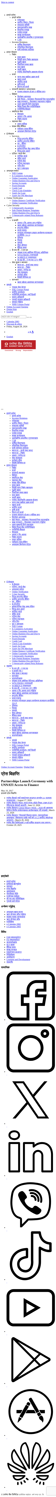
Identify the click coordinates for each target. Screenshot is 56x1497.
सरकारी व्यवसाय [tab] (18, 472)
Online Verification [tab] (20, 591)
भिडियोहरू (11, 954)
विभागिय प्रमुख (23, 30)
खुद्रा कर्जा (21, 79)
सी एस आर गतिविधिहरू (15, 898)
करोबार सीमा (22, 275)
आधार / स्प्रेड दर (24, 270)
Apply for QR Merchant (22, 195)
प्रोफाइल (21, 20)
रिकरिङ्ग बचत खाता (25, 64)
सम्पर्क (19, 242)
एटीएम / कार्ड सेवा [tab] (19, 587)
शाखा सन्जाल (12, 949)
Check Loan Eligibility (22, 190)
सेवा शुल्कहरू (22, 272)
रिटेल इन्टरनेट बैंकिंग (25, 138)
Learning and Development (18, 959)
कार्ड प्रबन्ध (22, 230)
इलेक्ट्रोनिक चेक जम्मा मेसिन (28, 148)
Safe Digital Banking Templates (25, 210)
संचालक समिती (23, 25)
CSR (19, 39)
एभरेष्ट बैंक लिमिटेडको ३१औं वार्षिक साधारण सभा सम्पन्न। (29, 822)
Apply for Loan (18, 193)
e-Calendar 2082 (14, 924)
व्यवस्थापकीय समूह (24, 27)
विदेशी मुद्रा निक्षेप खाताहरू (27, 59)
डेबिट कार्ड (21, 158)
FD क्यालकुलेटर (13, 940)
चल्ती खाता (21, 69)
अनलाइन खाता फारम (15, 912)
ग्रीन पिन (21, 166)
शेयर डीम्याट (22, 245)
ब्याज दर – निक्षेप (23, 267)
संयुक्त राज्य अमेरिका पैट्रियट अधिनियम (32, 252)
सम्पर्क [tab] (14, 740)
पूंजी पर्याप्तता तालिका (25, 49)
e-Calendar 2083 (14, 926)
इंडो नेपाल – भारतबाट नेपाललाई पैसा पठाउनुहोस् (36, 99)
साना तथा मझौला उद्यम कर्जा (28, 77)
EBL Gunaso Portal (20, 289)
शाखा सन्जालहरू (23, 35)
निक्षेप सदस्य (22, 119)
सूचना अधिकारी (18, 297)
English (10, 312)
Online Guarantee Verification (25, 203)
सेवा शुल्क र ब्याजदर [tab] (19, 673)
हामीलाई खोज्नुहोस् (14, 884)
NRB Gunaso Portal (20, 304)
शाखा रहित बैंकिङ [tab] (19, 482)
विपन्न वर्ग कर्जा (23, 86)
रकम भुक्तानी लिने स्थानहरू (28, 104)
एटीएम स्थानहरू (23, 163)
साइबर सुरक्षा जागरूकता (16, 917)
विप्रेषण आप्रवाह (24, 96)
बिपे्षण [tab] (14, 475)
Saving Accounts (19, 183)
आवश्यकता (11, 891)
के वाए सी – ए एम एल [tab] (20, 668)
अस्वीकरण (11, 957)
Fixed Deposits (18, 185)
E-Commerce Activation (22, 176)
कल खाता (21, 67)
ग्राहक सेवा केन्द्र (19, 287)
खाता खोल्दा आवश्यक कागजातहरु (30, 225)
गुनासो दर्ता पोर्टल (13, 901)
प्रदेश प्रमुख (22, 32)
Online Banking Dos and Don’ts (26, 181)
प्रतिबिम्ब (10, 922)
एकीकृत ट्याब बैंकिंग (25, 129)
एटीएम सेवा (21, 161)
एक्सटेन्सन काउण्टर (14, 952)
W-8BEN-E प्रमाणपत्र (26, 257)
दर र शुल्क (11, 944)
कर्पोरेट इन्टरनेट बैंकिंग (26, 141)
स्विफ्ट (19, 240)
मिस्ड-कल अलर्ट (23, 151)
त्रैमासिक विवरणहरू (25, 47)
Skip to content (7, 2)
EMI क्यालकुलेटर (14, 937)
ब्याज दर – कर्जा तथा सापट (27, 265)
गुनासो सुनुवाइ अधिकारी (21, 299)
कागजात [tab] (15, 676)
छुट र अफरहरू (23, 168)
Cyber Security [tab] (18, 594)
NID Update (17, 173)
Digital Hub (12, 309)
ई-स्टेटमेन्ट (21, 146)
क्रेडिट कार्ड (22, 156)
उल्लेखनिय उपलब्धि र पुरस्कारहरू (30, 37)
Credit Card (17, 188)
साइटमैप (10, 962)
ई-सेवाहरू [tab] (15, 584)
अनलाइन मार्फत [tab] (18, 589)
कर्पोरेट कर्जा (22, 82)
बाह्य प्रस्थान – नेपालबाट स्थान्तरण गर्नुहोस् (34, 101)
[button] (31, 413)
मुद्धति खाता (21, 62)
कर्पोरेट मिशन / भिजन (25, 22)
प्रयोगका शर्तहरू (13, 896)
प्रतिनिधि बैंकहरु (23, 109)
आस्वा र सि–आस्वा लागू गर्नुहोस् (29, 223)
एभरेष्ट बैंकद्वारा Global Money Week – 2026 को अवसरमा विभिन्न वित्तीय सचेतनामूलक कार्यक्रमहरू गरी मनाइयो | (30, 809)
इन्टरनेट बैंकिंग (23, 228)
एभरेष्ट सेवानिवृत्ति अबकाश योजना (30, 72)
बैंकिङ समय (22, 247)
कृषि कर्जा (21, 84)
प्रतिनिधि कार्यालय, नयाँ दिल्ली (24, 294)
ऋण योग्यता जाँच (13, 919)
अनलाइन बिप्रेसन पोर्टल (26, 131)
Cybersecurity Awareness (23, 208)
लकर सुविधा (22, 124)
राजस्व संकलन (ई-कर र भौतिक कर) (31, 91)
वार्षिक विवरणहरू (24, 44)
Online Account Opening (17, 307)
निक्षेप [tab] (14, 468)
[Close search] (30, 317)
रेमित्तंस (20, 237)
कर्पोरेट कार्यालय (18, 292)
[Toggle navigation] (2, 409)
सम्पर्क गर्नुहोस (17, 302)
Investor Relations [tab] (19, 418)
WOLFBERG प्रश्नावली (27, 255)
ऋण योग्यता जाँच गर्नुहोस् (16, 914)
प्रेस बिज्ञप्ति (11, 889)
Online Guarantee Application (25, 178)
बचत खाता (21, 57)
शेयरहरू (20, 114)
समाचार (10, 886)
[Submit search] (28, 317)
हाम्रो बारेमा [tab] (16, 416)
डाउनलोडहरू (17, 735)
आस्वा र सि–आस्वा (24, 116)
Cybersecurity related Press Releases (27, 215)
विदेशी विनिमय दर (24, 277)
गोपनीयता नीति (12, 893)
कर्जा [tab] (14, 470)
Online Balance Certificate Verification (28, 200)
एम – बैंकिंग (21, 143)
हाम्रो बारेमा (11, 881)
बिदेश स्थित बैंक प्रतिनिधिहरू (28, 106)
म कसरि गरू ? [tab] (17, 671)
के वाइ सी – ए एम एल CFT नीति (29, 260)
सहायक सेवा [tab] (17, 480)
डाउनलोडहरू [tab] (17, 678)
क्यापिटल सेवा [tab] (17, 477)
